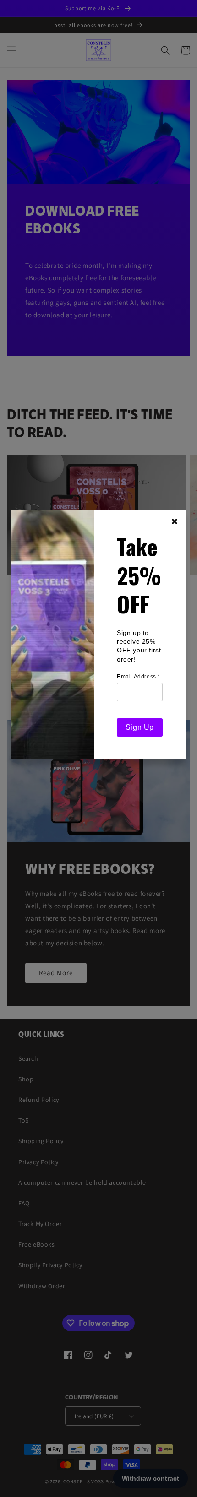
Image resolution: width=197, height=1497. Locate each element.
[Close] (175, 521)
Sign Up (140, 727)
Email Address (138, 676)
